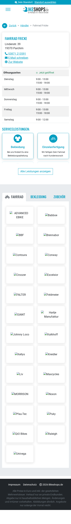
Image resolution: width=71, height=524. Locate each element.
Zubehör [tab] (59, 197)
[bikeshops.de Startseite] (35, 9)
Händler (24, 25)
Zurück (12, 25)
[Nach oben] (62, 514)
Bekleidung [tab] (38, 197)
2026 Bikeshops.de (53, 484)
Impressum (14, 484)
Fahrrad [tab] (17, 197)
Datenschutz (30, 484)
